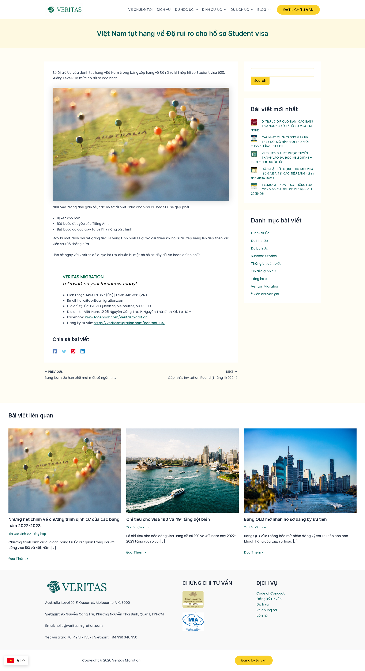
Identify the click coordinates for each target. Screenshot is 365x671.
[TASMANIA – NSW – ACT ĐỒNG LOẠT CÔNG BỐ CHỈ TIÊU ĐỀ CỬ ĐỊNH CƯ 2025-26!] (254, 186)
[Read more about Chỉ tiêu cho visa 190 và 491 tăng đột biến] (182, 470)
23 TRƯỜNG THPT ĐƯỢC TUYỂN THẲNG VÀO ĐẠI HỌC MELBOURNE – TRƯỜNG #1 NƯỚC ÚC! (281, 157)
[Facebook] (55, 351)
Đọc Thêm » (18, 558)
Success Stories (264, 256)
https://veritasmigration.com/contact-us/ (129, 322)
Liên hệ (262, 615)
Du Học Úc (259, 240)
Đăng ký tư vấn (269, 598)
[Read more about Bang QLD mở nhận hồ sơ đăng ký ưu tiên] (300, 470)
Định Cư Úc (260, 233)
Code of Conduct (270, 593)
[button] (196, 9)
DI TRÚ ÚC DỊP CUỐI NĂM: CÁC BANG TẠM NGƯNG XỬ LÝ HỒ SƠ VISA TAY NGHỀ (282, 125)
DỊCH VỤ (164, 9)
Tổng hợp (259, 278)
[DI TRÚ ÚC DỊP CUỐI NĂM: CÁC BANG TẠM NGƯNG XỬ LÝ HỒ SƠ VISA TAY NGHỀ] (254, 122)
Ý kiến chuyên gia (265, 294)
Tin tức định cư (263, 271)
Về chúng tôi (266, 610)
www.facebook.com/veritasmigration (116, 317)
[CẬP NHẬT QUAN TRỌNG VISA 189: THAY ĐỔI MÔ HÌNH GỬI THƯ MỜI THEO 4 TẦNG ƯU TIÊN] (254, 138)
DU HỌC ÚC (184, 9)
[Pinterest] (73, 351)
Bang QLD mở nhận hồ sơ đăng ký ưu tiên (285, 519)
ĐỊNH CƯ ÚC (212, 9)
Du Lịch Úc (239, 9)
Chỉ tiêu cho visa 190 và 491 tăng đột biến (168, 519)
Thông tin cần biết (266, 263)
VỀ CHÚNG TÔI (140, 9)
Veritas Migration (265, 286)
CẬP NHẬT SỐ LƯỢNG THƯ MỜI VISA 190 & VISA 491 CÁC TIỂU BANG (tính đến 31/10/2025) (282, 173)
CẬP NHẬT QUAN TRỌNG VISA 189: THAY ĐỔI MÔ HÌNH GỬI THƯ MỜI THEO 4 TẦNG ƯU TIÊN (280, 141)
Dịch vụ (262, 604)
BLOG (261, 9)
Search (260, 80)
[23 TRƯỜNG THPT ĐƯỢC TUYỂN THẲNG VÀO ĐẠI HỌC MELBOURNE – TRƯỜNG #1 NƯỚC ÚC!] (254, 154)
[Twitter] (64, 351)
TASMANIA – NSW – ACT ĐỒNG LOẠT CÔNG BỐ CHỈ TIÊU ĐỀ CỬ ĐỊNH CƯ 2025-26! (282, 189)
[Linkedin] (82, 351)
